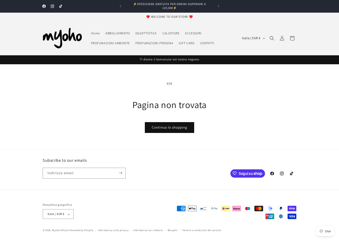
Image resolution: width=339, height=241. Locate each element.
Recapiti (173, 230)
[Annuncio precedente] (120, 6)
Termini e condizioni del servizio (201, 230)
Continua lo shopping (169, 127)
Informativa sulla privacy (113, 230)
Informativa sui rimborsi (148, 230)
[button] (272, 38)
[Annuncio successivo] (219, 6)
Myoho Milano (61, 230)
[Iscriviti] (120, 173)
